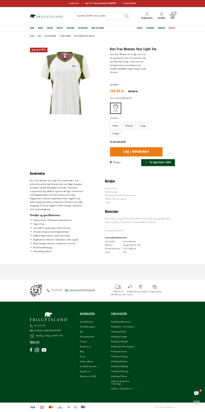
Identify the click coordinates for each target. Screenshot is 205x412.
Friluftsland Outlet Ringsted (122, 346)
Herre (40, 28)
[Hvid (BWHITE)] (115, 108)
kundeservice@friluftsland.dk (82, 290)
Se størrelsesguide (118, 142)
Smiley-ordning (86, 361)
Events (140, 28)
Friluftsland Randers (119, 361)
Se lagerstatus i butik (160, 162)
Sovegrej (70, 28)
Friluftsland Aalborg (119, 356)
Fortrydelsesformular (88, 366)
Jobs (81, 331)
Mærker (161, 28)
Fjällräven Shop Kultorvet (122, 388)
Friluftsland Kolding (119, 366)
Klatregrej (83, 28)
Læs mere (114, 84)
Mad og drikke (97, 28)
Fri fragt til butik (129, 3)
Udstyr (60, 28)
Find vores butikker (140, 292)
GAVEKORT (150, 28)
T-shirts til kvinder (65, 36)
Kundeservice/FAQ (88, 376)
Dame (32, 28)
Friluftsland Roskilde (119, 341)
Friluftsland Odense (119, 376)
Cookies (83, 341)
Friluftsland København (121, 321)
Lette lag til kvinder (50, 36)
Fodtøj (50, 28)
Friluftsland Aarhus (119, 351)
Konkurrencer (85, 346)
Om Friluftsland (86, 321)
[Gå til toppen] (196, 403)
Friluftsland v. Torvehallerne (123, 326)
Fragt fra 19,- (74, 3)
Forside (32, 36)
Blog (82, 351)
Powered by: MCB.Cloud (165, 407)
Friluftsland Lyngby (119, 336)
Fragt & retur (85, 371)
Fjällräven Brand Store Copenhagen (120, 382)
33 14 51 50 (39, 325)
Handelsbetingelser (87, 326)
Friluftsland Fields (118, 331)
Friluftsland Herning (119, 371)
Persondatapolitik (87, 336)
